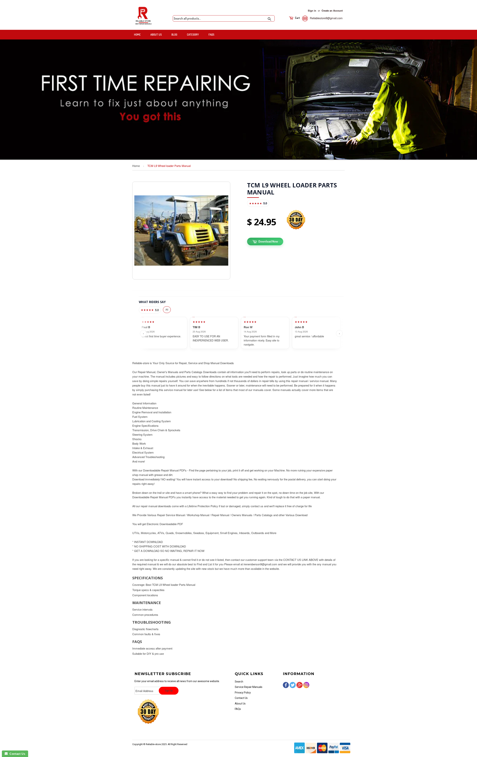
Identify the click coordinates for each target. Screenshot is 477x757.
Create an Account (332, 10)
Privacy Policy (243, 692)
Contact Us (241, 697)
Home (137, 34)
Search (239, 681)
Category (193, 34)
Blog (174, 34)
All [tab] (166, 309)
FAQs (211, 34)
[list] (241, 333)
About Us (156, 34)
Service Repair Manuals (248, 686)
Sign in (312, 10)
